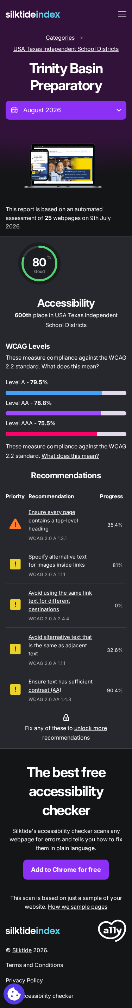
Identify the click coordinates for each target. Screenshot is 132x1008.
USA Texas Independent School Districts (66, 48)
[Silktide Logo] (33, 930)
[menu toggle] (122, 14)
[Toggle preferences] (14, 993)
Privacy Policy (24, 980)
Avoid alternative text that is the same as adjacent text (60, 645)
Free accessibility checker (40, 995)
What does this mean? (70, 366)
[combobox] (66, 110)
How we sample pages (77, 906)
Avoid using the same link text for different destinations (60, 601)
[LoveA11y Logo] (112, 932)
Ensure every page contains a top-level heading (53, 520)
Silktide (22, 950)
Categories (60, 37)
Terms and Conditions (34, 964)
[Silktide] (33, 14)
